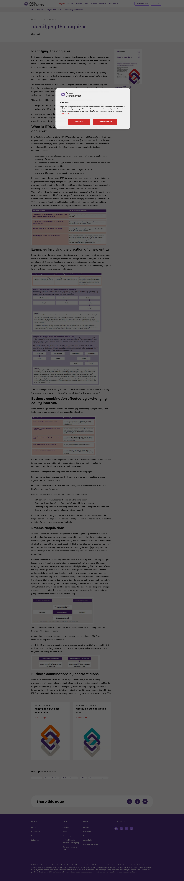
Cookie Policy (64, 113)
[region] (92, 108)
